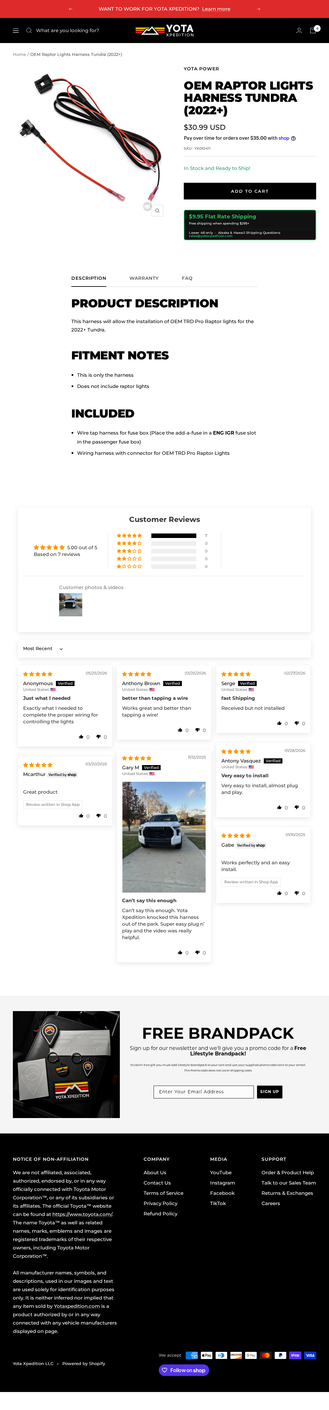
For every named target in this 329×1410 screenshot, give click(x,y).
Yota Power (201, 69)
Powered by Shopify (83, 1363)
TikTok (218, 1203)
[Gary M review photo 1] (164, 837)
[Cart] (313, 30)
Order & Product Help (288, 1172)
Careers (271, 1203)
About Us (155, 1172)
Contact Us (157, 1183)
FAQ (187, 278)
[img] (37, 674)
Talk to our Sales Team (289, 1183)
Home (19, 54)
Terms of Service (163, 1193)
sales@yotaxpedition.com (211, 236)
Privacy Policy (160, 1203)
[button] (130, 535)
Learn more (216, 9)
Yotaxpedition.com (77, 1306)
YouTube (221, 1172)
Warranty (144, 278)
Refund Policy (160, 1214)
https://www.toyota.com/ (82, 1214)
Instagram (222, 1183)
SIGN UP (269, 1092)
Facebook (222, 1193)
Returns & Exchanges (287, 1193)
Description (88, 278)
